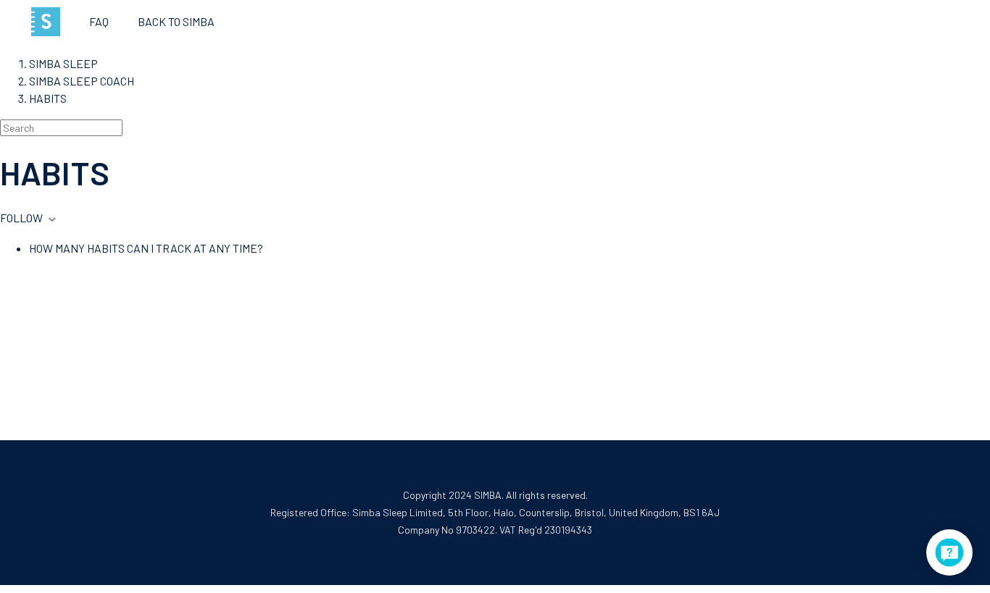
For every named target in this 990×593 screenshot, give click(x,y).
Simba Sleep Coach (81, 81)
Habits (48, 98)
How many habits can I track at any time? (146, 248)
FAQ (99, 21)
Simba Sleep (63, 63)
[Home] (45, 21)
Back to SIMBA (176, 21)
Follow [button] (21, 217)
